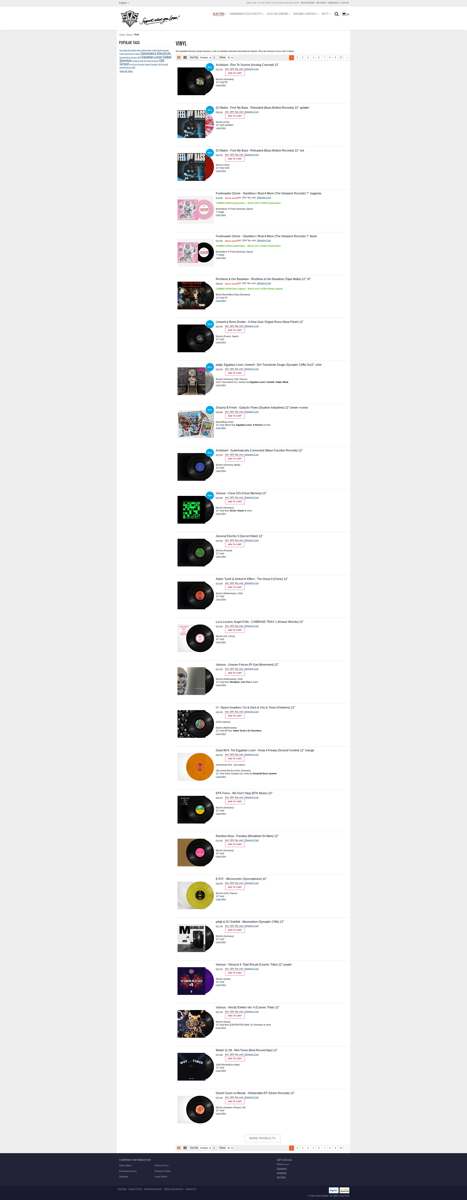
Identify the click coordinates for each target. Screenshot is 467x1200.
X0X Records (163, 64)
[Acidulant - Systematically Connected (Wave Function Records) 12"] (195, 467)
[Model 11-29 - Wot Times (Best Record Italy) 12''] (195, 1066)
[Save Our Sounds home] (149, 19)
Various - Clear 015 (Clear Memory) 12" (241, 493)
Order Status (125, 1165)
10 (340, 57)
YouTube (281, 1177)
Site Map (122, 1189)
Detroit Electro (129, 54)
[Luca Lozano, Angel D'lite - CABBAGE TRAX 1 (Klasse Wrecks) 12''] (195, 638)
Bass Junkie (152, 50)
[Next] (346, 57)
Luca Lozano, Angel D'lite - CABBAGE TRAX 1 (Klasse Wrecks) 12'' (260, 621)
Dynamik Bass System (128, 57)
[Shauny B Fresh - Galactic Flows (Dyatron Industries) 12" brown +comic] (195, 424)
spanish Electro (125, 67)
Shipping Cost (251, 69)
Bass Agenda (142, 50)
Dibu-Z (137, 54)
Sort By (194, 57)
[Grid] (185, 58)
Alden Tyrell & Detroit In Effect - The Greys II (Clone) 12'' (252, 578)
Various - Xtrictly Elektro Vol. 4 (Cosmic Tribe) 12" (247, 1007)
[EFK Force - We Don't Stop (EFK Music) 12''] (195, 809)
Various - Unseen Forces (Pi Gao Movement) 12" (247, 664)
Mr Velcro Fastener (151, 61)
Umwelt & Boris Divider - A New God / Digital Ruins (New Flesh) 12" (260, 321)
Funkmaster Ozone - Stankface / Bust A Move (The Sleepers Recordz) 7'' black (266, 236)
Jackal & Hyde (138, 61)
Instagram (282, 1173)
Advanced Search (153, 1189)
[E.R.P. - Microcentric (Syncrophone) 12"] (195, 895)
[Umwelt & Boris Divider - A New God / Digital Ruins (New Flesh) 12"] (195, 81)
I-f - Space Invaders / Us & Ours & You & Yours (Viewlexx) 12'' (255, 707)
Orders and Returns (173, 1189)
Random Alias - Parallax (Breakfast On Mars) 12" (247, 836)
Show (222, 57)
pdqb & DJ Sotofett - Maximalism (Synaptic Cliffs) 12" (250, 921)
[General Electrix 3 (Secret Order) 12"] (195, 552)
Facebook (282, 1168)
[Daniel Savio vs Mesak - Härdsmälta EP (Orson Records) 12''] (195, 1109)
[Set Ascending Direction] (214, 57)
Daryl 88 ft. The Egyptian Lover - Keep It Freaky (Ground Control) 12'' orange (265, 750)
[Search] (336, 14)
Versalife (154, 64)
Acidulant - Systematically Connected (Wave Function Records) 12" (259, 450)
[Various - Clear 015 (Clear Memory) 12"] (195, 510)
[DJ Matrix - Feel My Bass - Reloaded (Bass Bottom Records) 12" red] (195, 167)
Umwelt (147, 64)
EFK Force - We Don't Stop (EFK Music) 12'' (244, 793)
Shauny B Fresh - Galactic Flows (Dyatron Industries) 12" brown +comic (262, 407)
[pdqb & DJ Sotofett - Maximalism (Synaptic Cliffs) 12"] (195, 938)
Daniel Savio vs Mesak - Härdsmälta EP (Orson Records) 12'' (255, 1093)
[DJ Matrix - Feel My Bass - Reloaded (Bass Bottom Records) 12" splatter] (195, 124)
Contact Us (190, 1189)
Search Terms (135, 1189)
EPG (139, 57)
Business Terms (162, 1171)
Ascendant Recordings (128, 50)
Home (122, 34)
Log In (344, 3)
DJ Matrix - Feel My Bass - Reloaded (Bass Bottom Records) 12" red (260, 150)
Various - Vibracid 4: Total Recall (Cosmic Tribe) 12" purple (254, 964)
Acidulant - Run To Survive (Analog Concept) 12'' (247, 64)
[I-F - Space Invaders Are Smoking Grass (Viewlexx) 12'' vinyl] (195, 724)
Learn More (221, 85)
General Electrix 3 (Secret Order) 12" (239, 536)
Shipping (123, 1176)
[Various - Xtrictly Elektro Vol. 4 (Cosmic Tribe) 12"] (195, 1024)
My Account (308, 3)
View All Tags (126, 71)
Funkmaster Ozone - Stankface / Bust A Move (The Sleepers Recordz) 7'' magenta (268, 193)
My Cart (321, 3)
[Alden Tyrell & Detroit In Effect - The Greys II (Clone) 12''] (195, 595)
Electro (129, 34)
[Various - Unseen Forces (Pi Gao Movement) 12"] (195, 681)
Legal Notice (161, 1176)
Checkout (333, 3)
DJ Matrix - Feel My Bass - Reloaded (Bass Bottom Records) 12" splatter (262, 107)
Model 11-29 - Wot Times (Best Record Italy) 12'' (247, 1050)
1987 (133, 67)
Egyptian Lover (152, 57)
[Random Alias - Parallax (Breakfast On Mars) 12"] (195, 852)
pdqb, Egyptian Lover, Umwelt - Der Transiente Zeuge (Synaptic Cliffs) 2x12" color (269, 364)
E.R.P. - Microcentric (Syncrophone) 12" (241, 878)
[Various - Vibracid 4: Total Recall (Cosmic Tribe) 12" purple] (195, 981)
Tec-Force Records (136, 64)
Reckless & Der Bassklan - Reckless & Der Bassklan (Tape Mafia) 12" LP (263, 279)
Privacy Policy (162, 1165)
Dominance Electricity (156, 53)
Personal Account (127, 1171)
